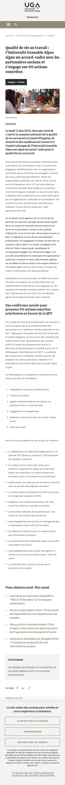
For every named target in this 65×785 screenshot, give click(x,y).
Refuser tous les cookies (32, 742)
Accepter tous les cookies (32, 720)
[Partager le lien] (29, 688)
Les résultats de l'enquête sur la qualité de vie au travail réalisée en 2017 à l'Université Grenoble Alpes (32, 671)
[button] (15, 24)
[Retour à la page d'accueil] (32, 7)
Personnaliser (32, 731)
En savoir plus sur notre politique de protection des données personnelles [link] (33, 774)
